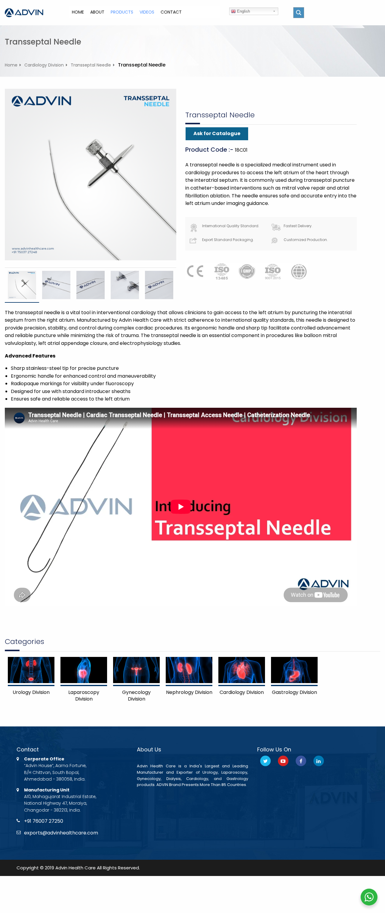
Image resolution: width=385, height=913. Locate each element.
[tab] (22, 285)
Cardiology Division (44, 65)
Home (11, 65)
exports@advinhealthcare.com (61, 832)
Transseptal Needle (91, 65)
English (243, 11)
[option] (22, 285)
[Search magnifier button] (299, 13)
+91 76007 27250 (43, 821)
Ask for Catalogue (216, 133)
